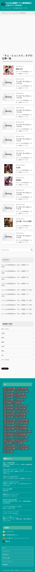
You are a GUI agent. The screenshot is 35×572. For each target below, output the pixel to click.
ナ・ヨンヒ (8, 443)
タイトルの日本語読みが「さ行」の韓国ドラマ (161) (15, 278)
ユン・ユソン (8, 451)
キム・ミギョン (20, 417)
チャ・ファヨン (20, 434)
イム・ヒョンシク (22, 391)
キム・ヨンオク (23, 420)
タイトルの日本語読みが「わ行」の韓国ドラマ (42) (16, 313)
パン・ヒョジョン (9, 448)
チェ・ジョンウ (21, 428)
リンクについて (6, 551)
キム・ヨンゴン (9, 423)
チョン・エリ (8, 437)
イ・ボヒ (16, 402)
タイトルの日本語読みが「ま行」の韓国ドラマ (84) (16, 300)
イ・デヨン (19, 400)
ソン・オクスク (9, 425)
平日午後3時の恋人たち (11, 535)
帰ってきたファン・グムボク (16, 469)
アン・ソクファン (9, 388)
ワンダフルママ (9, 531)
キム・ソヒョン (20, 408)
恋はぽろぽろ (14, 476)
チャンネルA (5, 359)
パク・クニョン (23, 446)
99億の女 (7, 541)
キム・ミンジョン (9, 420)
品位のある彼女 (12, 499)
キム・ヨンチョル (22, 423)
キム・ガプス (8, 405)
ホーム (4, 547)
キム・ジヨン (8, 408)
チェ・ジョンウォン (10, 431)
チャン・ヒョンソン (25, 431)
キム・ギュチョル (21, 405)
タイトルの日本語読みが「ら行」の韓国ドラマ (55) (16, 309)
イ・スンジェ (8, 400)
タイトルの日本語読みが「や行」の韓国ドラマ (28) (16, 305)
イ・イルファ (19, 394)
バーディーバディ (14, 512)
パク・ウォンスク (9, 446)
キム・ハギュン (23, 411)
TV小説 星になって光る (14, 506)
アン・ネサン (22, 388)
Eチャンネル (5, 329)
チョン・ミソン (21, 440)
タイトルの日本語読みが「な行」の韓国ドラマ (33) (16, 290)
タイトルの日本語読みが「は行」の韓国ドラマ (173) (15, 295)
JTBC (3, 333)
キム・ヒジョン (9, 414)
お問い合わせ (6, 554)
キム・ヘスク (8, 417)
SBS (2, 351)
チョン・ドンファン (21, 437)
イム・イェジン (9, 391)
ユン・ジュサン (23, 448)
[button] (31, 250)
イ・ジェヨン (8, 397)
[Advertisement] (17, 32)
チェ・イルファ (9, 428)
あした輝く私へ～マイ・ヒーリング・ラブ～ (17, 538)
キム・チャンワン (9, 411)
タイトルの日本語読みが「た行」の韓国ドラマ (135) (15, 284)
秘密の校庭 (11, 462)
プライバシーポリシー (8, 561)
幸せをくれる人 (15, 482)
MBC (2, 342)
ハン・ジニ (18, 443)
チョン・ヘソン (9, 440)
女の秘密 (9, 489)
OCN (2, 346)
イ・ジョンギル (20, 397)
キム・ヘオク (20, 414)
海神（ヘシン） (14, 517)
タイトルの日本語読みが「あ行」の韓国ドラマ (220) (15, 266)
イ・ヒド (7, 402)
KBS (2, 337)
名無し (4, 462)
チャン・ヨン (8, 434)
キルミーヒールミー (13, 494)
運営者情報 (5, 564)
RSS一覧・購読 (6, 558)
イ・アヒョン (8, 394)
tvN (2, 355)
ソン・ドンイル (21, 425)
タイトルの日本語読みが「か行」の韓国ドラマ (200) (15, 272)
